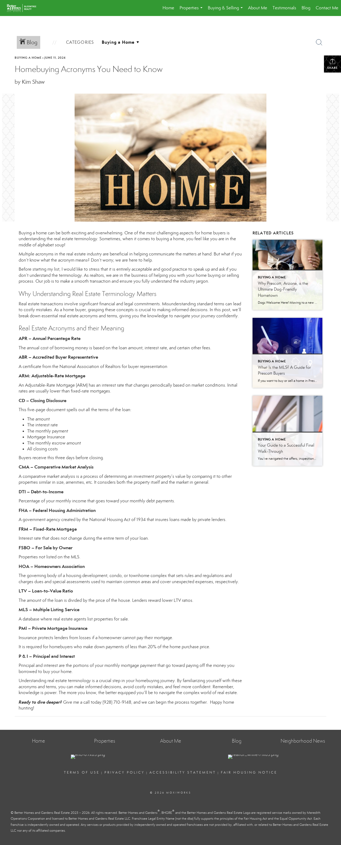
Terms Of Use (82, 772)
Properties (192, 10)
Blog (306, 8)
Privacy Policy (124, 772)
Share (332, 68)
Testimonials (284, 8)
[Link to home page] (24, 8)
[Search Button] (319, 42)
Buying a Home (28, 57)
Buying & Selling (226, 10)
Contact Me (327, 8)
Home (168, 8)
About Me (257, 8)
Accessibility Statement (182, 772)
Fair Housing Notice (249, 772)
